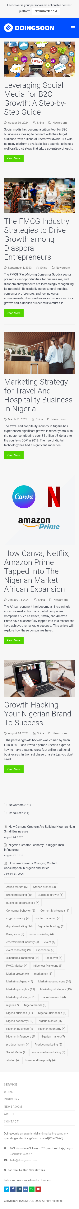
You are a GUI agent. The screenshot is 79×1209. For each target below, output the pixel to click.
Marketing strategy (20, 997)
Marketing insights (20, 989)
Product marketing (48, 1044)
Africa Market (17, 887)
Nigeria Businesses (52, 1013)
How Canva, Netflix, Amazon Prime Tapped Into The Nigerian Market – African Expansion (37, 571)
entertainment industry (22, 942)
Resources (16, 813)
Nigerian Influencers (20, 1036)
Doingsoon (15, 934)
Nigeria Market (51, 1021)
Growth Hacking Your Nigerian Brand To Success (37, 713)
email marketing (42, 934)
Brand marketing (19, 895)
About (9, 1114)
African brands (44, 887)
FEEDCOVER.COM (46, 11)
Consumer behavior (20, 910)
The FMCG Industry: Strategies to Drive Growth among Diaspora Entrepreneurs (37, 239)
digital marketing (19, 926)
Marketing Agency (19, 981)
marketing (43, 973)
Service (10, 1084)
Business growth (50, 895)
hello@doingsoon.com (23, 1160)
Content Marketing (54, 910)
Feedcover (53, 958)
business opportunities (22, 903)
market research (53, 997)
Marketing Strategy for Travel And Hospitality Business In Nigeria (38, 395)
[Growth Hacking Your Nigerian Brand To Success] (39, 694)
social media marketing (48, 1052)
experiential (45, 950)
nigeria (12, 1005)
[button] (73, 28)
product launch (17, 1044)
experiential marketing (23, 958)
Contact (11, 1121)
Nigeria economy (19, 1021)
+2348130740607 (21, 1154)
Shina (40, 122)
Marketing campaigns (54, 981)
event (49, 942)
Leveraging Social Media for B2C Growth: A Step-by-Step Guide (35, 99)
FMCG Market (16, 965)
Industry (12, 1099)
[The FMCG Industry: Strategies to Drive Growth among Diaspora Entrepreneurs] (39, 210)
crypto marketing (47, 918)
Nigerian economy (51, 1028)
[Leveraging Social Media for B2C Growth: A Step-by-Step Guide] (39, 74)
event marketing (18, 950)
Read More (14, 158)
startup (13, 1060)
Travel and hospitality (40, 1060)
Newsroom (60, 122)
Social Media (16, 1052)
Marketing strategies (56, 989)
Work (8, 1092)
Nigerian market (53, 1036)
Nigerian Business (19, 1028)
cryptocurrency (18, 918)
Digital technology (51, 926)
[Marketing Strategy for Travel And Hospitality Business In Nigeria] (39, 371)
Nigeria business (19, 1013)
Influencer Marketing (48, 965)
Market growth (17, 973)
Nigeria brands (35, 1005)
